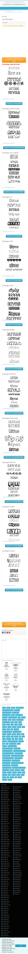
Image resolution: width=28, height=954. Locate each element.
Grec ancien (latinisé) (17, 731)
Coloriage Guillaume (18, 875)
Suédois (22, 774)
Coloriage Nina (5, 886)
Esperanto (4, 726)
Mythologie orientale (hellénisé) (17, 762)
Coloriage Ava (5, 881)
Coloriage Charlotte (17, 797)
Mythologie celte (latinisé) (7, 750)
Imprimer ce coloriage (14, 103)
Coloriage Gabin (17, 846)
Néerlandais (17, 770)
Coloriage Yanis (17, 850)
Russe (23, 772)
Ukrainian (19, 777)
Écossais (10, 779)
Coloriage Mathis (17, 864)
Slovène (18, 774)
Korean (4, 738)
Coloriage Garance (6, 872)
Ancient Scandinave (6, 714)
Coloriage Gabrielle (6, 839)
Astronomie (5, 719)
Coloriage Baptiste (17, 859)
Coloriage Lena (17, 826)
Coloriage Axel (5, 857)
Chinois (4, 724)
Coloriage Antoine (6, 808)
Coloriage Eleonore (6, 879)
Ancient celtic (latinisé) (7, 712)
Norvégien (12, 770)
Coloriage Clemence (6, 855)
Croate (12, 724)
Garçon (5, 22)
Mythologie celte (17, 748)
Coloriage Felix (17, 888)
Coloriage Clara (17, 801)
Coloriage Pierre (6, 903)
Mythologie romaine (6, 765)
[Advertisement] (14, 42)
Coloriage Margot (17, 837)
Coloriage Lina (5, 888)
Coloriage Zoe (17, 815)
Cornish (8, 724)
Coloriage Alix (16, 863)
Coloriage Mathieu (17, 790)
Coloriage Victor (17, 834)
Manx (4, 743)
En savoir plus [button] (10, 952)
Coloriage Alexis (17, 814)
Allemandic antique (19, 707)
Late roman (9, 738)
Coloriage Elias (17, 808)
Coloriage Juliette (17, 810)
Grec (12, 729)
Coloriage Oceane (17, 819)
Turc (16, 777)
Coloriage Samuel (6, 863)
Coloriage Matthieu (17, 872)
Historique (9, 734)
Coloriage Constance (6, 932)
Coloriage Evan (5, 930)
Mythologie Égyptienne (7, 767)
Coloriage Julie (5, 848)
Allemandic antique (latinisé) (8, 710)
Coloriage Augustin (17, 843)
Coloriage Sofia (5, 906)
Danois (16, 724)
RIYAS (4, 16)
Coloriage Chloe (6, 850)
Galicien (4, 729)
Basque (9, 719)
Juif (20, 736)
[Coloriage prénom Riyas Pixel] (14, 304)
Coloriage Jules (5, 861)
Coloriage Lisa (17, 861)
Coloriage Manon (6, 801)
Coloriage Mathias (6, 915)
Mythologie (5, 746)
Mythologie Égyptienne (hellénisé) (19, 767)
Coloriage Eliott (5, 893)
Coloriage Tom (17, 857)
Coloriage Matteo (17, 877)
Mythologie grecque (6, 755)
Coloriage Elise (5, 912)
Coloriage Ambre (17, 890)
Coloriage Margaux (6, 843)
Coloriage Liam (17, 852)
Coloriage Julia (17, 805)
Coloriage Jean (5, 933)
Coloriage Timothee (18, 855)
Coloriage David (6, 796)
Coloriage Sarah (6, 790)
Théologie (12, 777)
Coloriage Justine (6, 841)
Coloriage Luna (17, 868)
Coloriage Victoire (6, 874)
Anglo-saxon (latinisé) (13, 717)
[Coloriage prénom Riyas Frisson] (14, 569)
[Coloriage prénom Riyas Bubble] (14, 348)
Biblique (13, 719)
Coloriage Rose (17, 866)
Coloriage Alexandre (6, 799)
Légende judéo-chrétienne (12, 741)
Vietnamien (5, 779)
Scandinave (5, 774)
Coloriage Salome (17, 879)
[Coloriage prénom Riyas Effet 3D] (14, 481)
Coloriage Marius (6, 877)
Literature (20, 738)
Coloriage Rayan (17, 892)
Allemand (13, 707)
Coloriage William (17, 841)
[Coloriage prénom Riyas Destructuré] (14, 437)
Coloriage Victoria (6, 823)
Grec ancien (16, 729)
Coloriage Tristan (17, 835)
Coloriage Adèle (5, 806)
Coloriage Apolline (6, 921)
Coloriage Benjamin (18, 874)
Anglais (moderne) (19, 714)
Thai (8, 777)
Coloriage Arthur (6, 890)
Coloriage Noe (5, 892)
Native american (6, 770)
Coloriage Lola (5, 859)
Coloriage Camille (6, 788)
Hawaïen (4, 734)
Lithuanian (4, 741)
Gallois (8, 729)
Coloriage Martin (17, 883)
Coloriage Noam (6, 924)
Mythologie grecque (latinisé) (8, 758)
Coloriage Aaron (17, 825)
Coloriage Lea (16, 788)
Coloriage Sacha (6, 846)
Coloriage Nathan (17, 796)
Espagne (20, 724)
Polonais (22, 770)
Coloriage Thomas (17, 854)
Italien (12, 736)
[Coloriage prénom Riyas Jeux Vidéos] (14, 171)
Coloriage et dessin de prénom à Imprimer (14, 2)
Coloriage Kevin (6, 910)
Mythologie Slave (14, 765)
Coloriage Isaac (17, 799)
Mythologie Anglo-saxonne (8, 748)
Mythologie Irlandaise (7, 760)
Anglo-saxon (5, 717)
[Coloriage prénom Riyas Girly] (14, 260)
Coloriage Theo (5, 803)
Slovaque (13, 774)
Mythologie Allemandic (12, 746)
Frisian (23, 726)
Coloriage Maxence (6, 786)
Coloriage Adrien (6, 908)
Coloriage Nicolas (17, 823)
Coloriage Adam (6, 837)
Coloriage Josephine (18, 803)
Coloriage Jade (5, 815)
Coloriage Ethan (6, 826)
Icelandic (18, 734)
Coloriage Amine (17, 794)
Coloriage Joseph (6, 917)
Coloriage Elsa (5, 870)
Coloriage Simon (6, 883)
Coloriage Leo (5, 825)
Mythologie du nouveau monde (19, 750)
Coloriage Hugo (17, 812)
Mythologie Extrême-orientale (8, 753)
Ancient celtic (17, 710)
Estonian (9, 726)
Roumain (19, 772)
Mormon (18, 743)
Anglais (12, 714)
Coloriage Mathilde (17, 830)
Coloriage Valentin (6, 864)
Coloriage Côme (6, 928)
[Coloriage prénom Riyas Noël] (14, 83)
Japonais (16, 736)
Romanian (14, 772)
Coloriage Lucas (6, 828)
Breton (12, 722)
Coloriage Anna (5, 817)
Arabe (19, 717)
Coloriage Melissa (6, 926)
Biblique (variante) (6, 722)
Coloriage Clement (6, 852)
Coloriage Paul (17, 821)
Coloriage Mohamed (18, 786)
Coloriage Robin (6, 919)
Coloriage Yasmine (17, 817)
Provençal (9, 772)
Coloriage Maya (5, 794)
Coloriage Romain (6, 866)
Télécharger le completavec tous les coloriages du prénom (14, 60)
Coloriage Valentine (18, 848)
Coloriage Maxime (6, 812)
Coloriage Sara (5, 913)
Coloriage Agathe (6, 895)
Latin (13, 738)
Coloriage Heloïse (17, 886)
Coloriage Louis (5, 875)
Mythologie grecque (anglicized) (17, 755)
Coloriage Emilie (6, 854)
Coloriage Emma (6, 835)
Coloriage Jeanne (17, 870)
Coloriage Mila (5, 868)
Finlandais (14, 726)
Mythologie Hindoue (18, 758)
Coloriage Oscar (6, 899)
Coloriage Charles (6, 897)
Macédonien (21, 741)
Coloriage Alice (5, 830)
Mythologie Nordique (16, 760)
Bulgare (15, 722)
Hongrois (14, 734)
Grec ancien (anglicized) (7, 731)
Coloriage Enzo (17, 828)
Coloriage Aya (5, 834)
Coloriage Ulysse (17, 881)
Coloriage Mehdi (6, 935)
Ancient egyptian (16, 712)
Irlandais (8, 736)
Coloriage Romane (6, 805)
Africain (4, 707)
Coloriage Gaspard (17, 832)
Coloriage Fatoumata (6, 904)
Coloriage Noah (17, 792)
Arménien (23, 717)
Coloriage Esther (6, 792)
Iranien (4, 736)
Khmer (23, 736)
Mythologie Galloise (18, 753)
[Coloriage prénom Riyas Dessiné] (14, 392)
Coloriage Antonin (17, 839)
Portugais (4, 772)
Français (19, 726)
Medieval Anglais (12, 743)
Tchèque (4, 777)
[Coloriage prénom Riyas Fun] (14, 215)
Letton (16, 738)
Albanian (8, 707)
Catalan (20, 722)
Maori (7, 743)
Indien (23, 734)
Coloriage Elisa (5, 797)
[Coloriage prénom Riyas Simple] (14, 525)
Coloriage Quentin (6, 901)
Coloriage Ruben (17, 806)
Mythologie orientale (6, 762)
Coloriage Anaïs (6, 819)
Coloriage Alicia (17, 884)
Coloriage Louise (6, 810)
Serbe (9, 774)
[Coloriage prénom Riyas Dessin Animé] (14, 127)
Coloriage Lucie (5, 814)
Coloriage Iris (16, 893)
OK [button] (20, 945)
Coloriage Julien (6, 884)
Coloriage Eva (5, 821)
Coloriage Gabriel (6, 832)
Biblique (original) (20, 719)
